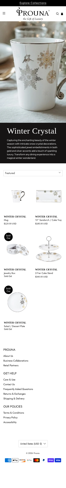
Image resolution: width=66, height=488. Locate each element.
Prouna (36, 453)
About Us (8, 356)
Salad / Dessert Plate (14, 326)
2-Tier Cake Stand (44, 273)
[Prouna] (33, 13)
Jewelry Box (9, 273)
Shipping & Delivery (13, 398)
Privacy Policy (10, 417)
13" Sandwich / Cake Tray (48, 220)
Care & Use (9, 379)
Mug (6, 220)
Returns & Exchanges (14, 394)
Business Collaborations (15, 361)
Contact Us (9, 384)
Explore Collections (33, 3)
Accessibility (9, 422)
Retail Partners (10, 365)
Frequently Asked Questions (18, 389)
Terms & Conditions (13, 413)
